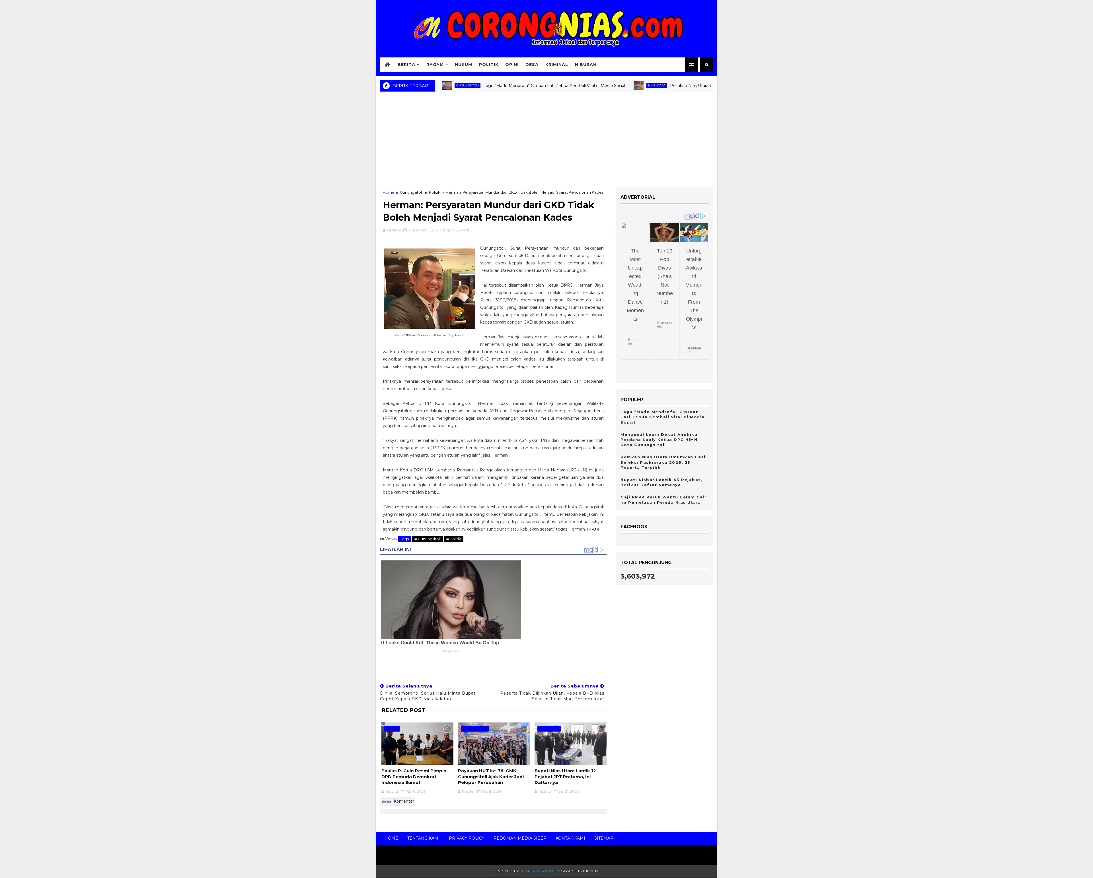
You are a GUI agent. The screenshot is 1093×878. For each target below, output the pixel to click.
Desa (532, 64)
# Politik (453, 539)
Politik (488, 64)
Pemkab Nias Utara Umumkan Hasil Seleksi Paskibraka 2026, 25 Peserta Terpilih (664, 462)
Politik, (465, 230)
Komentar (403, 801)
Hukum (463, 64)
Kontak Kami (570, 838)
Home (389, 192)
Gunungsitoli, (446, 230)
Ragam (435, 64)
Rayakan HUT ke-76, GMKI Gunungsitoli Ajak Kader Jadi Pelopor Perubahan (491, 776)
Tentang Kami (423, 838)
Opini (512, 64)
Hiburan (586, 64)
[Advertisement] (546, 141)
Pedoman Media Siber (520, 838)
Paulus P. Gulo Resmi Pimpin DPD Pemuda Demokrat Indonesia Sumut (413, 776)
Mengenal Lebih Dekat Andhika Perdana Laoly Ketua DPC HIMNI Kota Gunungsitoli (660, 439)
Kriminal (556, 64)
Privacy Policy (466, 838)
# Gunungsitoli (427, 539)
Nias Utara (623, 85)
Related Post (403, 710)
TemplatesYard (536, 871)
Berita (406, 64)
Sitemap (603, 838)
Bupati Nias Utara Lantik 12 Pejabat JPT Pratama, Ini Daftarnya (565, 776)
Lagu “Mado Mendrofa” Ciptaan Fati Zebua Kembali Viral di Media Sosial (520, 85)
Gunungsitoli (411, 192)
